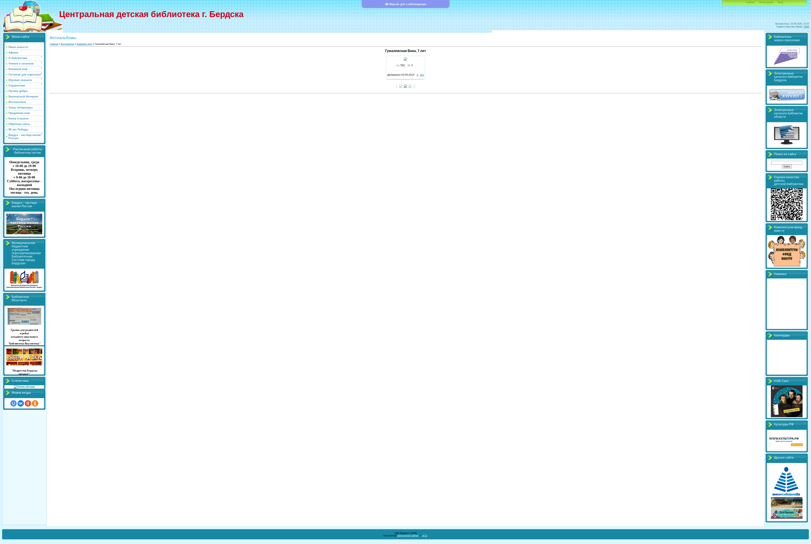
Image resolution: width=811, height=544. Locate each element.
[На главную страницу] (23, 32)
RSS (806, 26)
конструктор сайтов (407, 535)
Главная (750, 2)
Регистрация (766, 2)
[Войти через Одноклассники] (35, 403)
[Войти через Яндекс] (28, 403)
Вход (780, 2)
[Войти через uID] (13, 403)
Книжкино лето (84, 44)
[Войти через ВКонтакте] (21, 403)
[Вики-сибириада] (787, 496)
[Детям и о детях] (787, 507)
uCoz (424, 535)
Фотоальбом (67, 44)
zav (422, 74)
